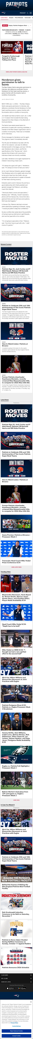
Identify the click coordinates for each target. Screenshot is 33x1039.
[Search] (27, 13)
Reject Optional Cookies (16, 1031)
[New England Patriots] (16, 996)
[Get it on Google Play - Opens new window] (22, 989)
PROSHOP (23, 13)
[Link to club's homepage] (3, 12)
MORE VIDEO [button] (16, 800)
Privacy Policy (14, 1022)
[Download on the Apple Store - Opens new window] (10, 988)
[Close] (31, 1002)
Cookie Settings (16, 1026)
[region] (16, 1019)
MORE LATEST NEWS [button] (16, 567)
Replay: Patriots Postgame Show (18, 25)
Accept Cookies (16, 1035)
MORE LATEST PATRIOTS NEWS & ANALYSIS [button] (16, 71)
